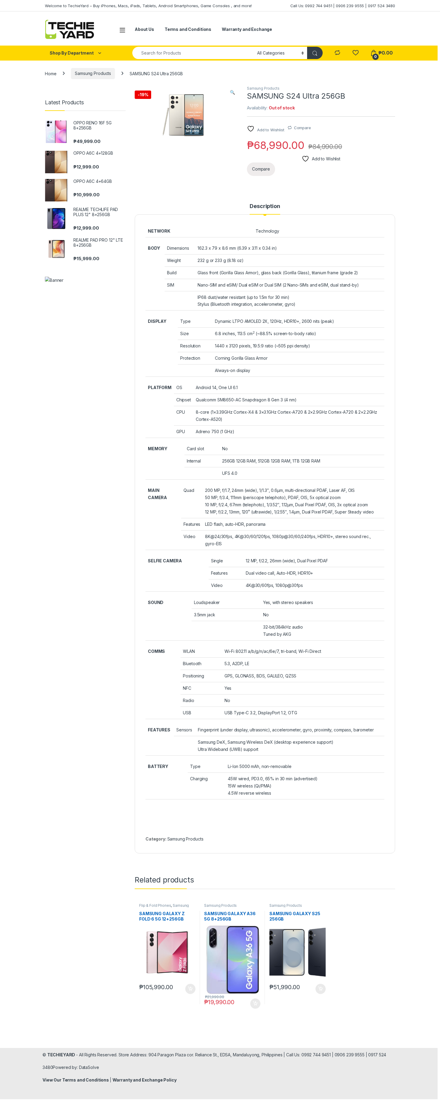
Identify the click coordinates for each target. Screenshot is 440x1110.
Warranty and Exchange (247, 29)
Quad (188, 490)
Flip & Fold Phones (155, 905)
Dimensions (178, 248)
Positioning (193, 675)
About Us (144, 29)
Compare (302, 127)
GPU (180, 431)
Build (171, 272)
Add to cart (190, 989)
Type (185, 321)
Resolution (190, 345)
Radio (188, 700)
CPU (180, 412)
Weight (173, 260)
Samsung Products (93, 73)
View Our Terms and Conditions (76, 1079)
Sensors (184, 729)
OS (179, 387)
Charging (199, 778)
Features (191, 524)
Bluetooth (192, 663)
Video (189, 536)
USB (187, 712)
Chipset (183, 399)
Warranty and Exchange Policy (145, 1079)
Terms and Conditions (188, 29)
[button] (232, 92)
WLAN (189, 651)
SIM (170, 284)
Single (217, 560)
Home (50, 73)
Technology (267, 231)
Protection (190, 358)
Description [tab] (265, 206)
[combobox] (193, 53)
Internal (194, 460)
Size (184, 333)
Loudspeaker (207, 602)
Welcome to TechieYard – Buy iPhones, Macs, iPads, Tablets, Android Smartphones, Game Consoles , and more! (148, 5)
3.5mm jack (204, 614)
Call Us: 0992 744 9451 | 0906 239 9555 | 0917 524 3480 (342, 5)
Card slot (195, 448)
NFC (187, 688)
